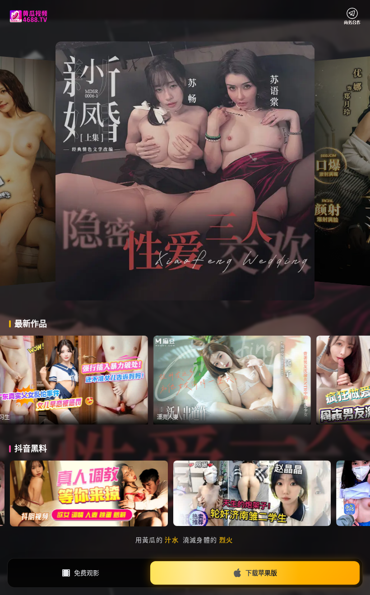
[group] (113, 380)
